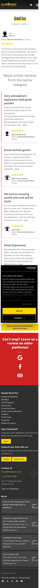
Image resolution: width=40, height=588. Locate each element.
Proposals (5, 420)
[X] (7, 580)
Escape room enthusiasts (11, 411)
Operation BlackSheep (15, 39)
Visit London (6, 405)
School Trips (6, 417)
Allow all (19, 311)
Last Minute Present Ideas (12, 538)
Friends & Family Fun (9, 396)
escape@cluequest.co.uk (11, 472)
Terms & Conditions (9, 578)
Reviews (6, 459)
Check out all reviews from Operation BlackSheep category (20, 327)
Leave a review (19, 459)
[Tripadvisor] (17, 580)
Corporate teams (8, 408)
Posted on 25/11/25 (35, 559)
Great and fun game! (17, 150)
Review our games (8, 423)
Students (5, 414)
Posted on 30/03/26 (35, 524)
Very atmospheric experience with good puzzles (17, 99)
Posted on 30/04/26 (35, 506)
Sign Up (6, 441)
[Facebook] (2, 580)
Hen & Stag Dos (7, 402)
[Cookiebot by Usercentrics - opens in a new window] (27, 268)
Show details (27, 304)
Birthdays (5, 399)
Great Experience (15, 245)
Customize (18, 318)
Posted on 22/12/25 (35, 542)
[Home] (9, 5)
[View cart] (31, 5)
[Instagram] (12, 580)
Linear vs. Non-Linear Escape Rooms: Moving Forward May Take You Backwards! (16, 505)
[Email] (21, 580)
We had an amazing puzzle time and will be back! (18, 197)
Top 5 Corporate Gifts (11, 554)
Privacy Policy (24, 578)
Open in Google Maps (10, 488)
